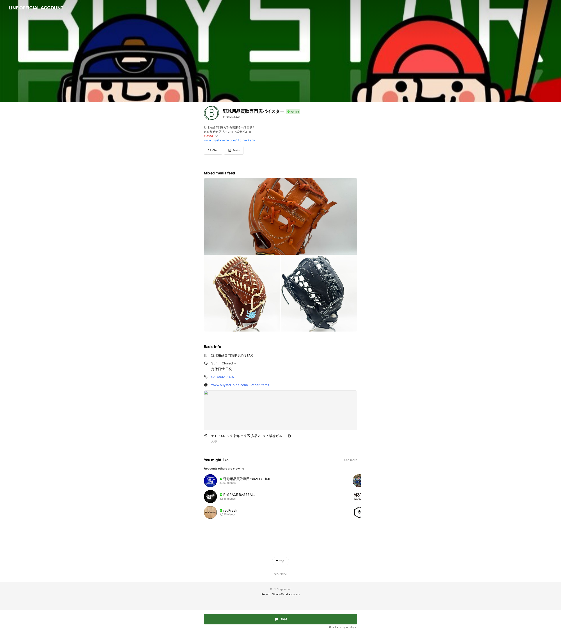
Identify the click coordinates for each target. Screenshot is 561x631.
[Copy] (289, 436)
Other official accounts (286, 594)
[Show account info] (293, 111)
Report (265, 594)
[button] (233, 150)
